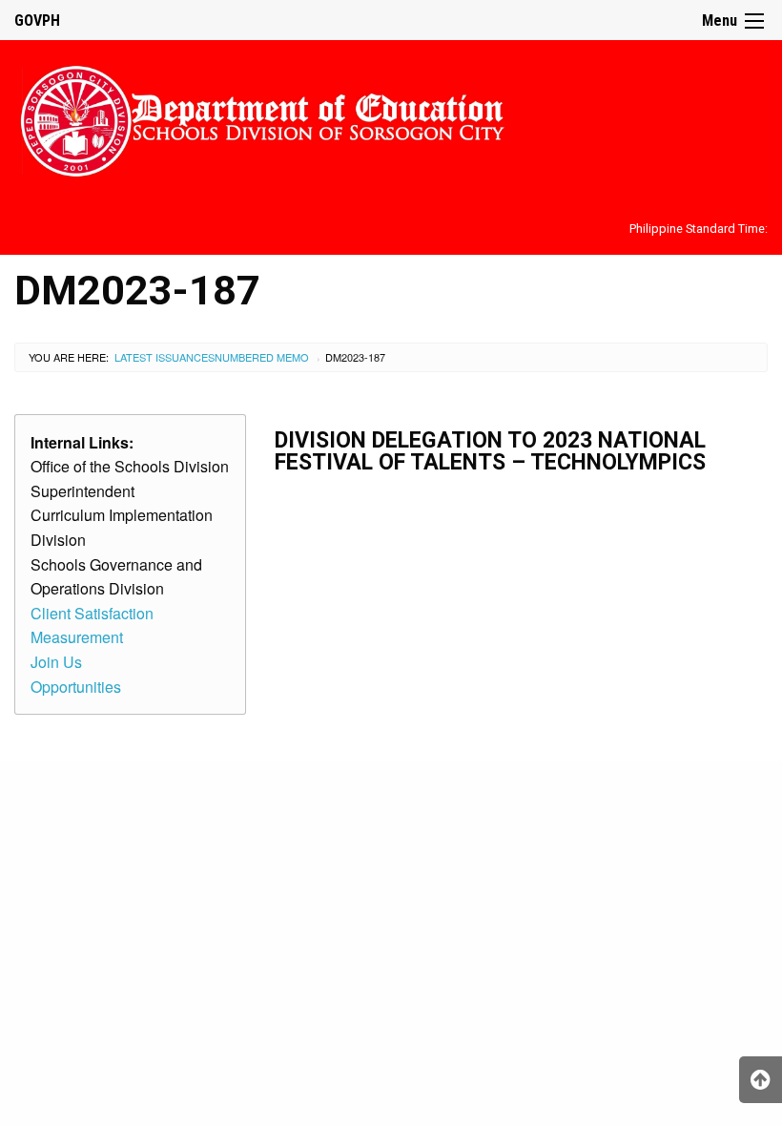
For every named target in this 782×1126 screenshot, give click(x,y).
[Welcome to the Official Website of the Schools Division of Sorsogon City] (262, 118)
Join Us (56, 662)
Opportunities (76, 687)
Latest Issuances (164, 357)
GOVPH (37, 20)
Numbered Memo (262, 357)
